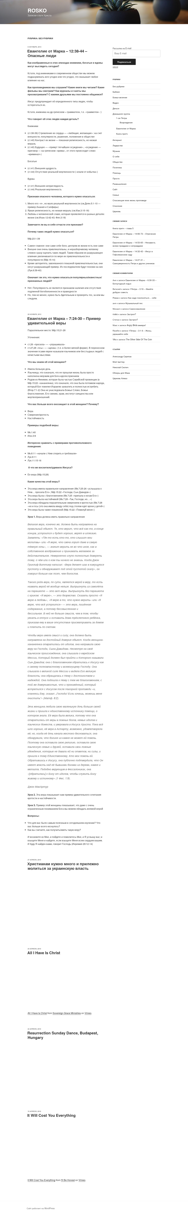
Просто (116, 178)
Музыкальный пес (134, 303)
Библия (116, 91)
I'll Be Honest (68, 1180)
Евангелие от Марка (126, 128)
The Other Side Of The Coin (139, 339)
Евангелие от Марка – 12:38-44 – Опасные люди (57, 53)
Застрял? (131, 314)
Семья (116, 194)
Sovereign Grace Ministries (67, 1013)
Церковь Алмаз (120, 378)
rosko (37, 10)
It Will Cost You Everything (51, 1115)
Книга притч (122, 133)
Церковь (117, 211)
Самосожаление (137, 308)
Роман (116, 297)
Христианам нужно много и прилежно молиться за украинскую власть (63, 866)
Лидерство (118, 145)
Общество (117, 161)
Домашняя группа (121, 113)
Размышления (119, 183)
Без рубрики (118, 86)
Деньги (116, 108)
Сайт (115, 189)
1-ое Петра (121, 118)
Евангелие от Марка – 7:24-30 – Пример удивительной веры (64, 321)
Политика (117, 167)
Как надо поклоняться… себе (142, 297)
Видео (116, 102)
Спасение (117, 205)
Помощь (117, 172)
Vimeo (88, 1013)
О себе (116, 156)
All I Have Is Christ (43, 952)
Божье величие (120, 97)
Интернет (117, 140)
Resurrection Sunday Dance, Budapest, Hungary (62, 1035)
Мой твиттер (119, 361)
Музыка (116, 151)
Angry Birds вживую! (136, 325)
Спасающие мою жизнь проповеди (129, 200)
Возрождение (126, 122)
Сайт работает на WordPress (41, 1208)
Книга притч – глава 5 (123, 228)
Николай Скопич (120, 367)
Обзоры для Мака (121, 372)
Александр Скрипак (122, 356)
